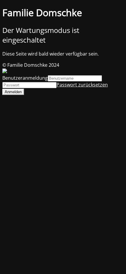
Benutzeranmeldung (25, 78)
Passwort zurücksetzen (82, 84)
